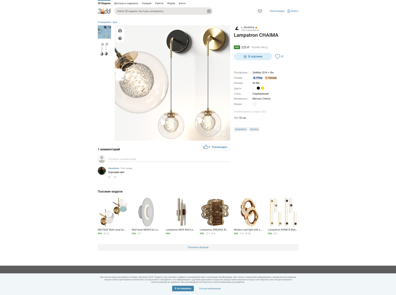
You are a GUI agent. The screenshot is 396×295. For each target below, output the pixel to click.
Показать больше (198, 247)
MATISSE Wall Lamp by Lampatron (112, 229)
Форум (171, 3)
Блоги (182, 3)
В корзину (255, 56)
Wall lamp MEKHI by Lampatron (146, 229)
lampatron (240, 129)
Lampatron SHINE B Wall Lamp (282, 229)
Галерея (146, 3)
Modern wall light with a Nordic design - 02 (248, 229)
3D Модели (104, 3)
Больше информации (210, 288)
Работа (159, 3)
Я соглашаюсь (183, 288)
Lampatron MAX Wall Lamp (180, 229)
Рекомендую (218, 147)
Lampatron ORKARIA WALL (214, 229)
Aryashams (113, 168)
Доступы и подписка (126, 3)
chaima (254, 129)
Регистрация (277, 11)
